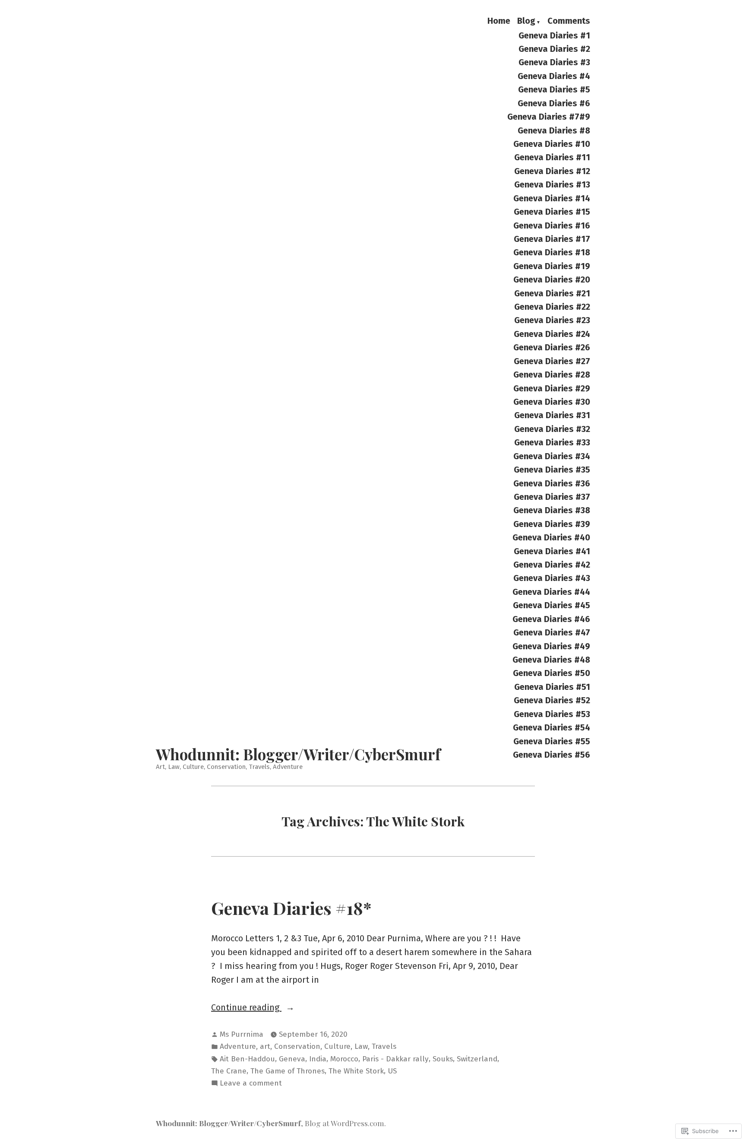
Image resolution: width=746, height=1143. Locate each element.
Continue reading (246, 1008)
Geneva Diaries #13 (552, 184)
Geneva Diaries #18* (291, 907)
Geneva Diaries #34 (551, 456)
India (317, 1059)
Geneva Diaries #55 (551, 741)
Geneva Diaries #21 (552, 293)
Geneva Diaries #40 (551, 537)
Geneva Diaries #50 (551, 673)
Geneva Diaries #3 (554, 62)
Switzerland (477, 1059)
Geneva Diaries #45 (551, 605)
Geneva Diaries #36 (551, 483)
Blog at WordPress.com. (345, 1123)
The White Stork (356, 1071)
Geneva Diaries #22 (552, 306)
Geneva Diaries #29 (551, 388)
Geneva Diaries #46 (551, 619)
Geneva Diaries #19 (551, 266)
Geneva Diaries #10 (551, 143)
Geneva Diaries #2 (554, 48)
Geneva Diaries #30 (551, 401)
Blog (526, 21)
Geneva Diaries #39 (551, 524)
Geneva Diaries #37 (552, 496)
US (392, 1071)
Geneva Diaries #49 (551, 646)
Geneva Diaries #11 (552, 157)
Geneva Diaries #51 (552, 686)
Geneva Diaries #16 (551, 225)
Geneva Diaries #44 (551, 591)
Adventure (238, 1046)
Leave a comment (251, 1083)
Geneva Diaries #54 (551, 727)
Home (498, 21)
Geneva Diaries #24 (552, 333)
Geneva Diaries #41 (552, 551)
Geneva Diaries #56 (551, 754)
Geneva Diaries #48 (551, 659)
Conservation (297, 1046)
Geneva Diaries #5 (554, 89)
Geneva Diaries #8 (554, 130)
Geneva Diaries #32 (552, 428)
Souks (443, 1059)
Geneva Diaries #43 (551, 578)
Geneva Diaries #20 (551, 279)
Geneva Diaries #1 (554, 35)
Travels (384, 1046)
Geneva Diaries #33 (552, 442)
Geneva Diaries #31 (552, 415)
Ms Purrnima (241, 1034)
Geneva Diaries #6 (554, 103)
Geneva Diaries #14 (551, 198)
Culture (337, 1046)
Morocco (344, 1059)
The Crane (229, 1071)
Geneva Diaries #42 (551, 564)
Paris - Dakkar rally (395, 1059)
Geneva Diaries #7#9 (548, 117)
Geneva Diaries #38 (551, 510)
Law (361, 1046)
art (265, 1046)
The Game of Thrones (287, 1071)
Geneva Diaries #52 (552, 700)
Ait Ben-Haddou (247, 1059)
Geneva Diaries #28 (551, 374)
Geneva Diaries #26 (551, 347)
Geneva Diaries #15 (552, 211)
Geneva (292, 1059)
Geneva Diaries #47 (551, 632)
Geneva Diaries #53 (552, 714)
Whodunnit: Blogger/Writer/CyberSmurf (298, 754)
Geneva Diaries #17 (552, 238)
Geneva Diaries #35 (552, 470)
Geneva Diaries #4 (554, 76)
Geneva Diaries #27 (552, 361)
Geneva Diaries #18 (551, 252)
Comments (568, 21)
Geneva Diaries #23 (552, 320)
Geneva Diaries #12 (552, 171)
